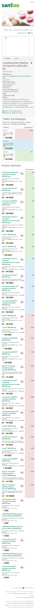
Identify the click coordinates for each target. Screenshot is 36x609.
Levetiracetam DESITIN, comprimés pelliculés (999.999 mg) (9, 203)
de (31, 2)
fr (32, 2)
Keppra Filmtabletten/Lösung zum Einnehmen (17, 76)
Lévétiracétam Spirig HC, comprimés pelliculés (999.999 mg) (10, 174)
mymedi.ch (24, 593)
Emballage (7, 58)
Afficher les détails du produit (13, 113)
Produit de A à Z (22, 33)
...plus (31, 107)
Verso (16, 58)
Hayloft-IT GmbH (29, 597)
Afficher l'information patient (13, 111)
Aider (31, 33)
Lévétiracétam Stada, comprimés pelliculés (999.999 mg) (9, 501)
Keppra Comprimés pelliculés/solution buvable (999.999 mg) (9, 368)
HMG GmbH (17, 593)
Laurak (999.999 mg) (9, 234)
